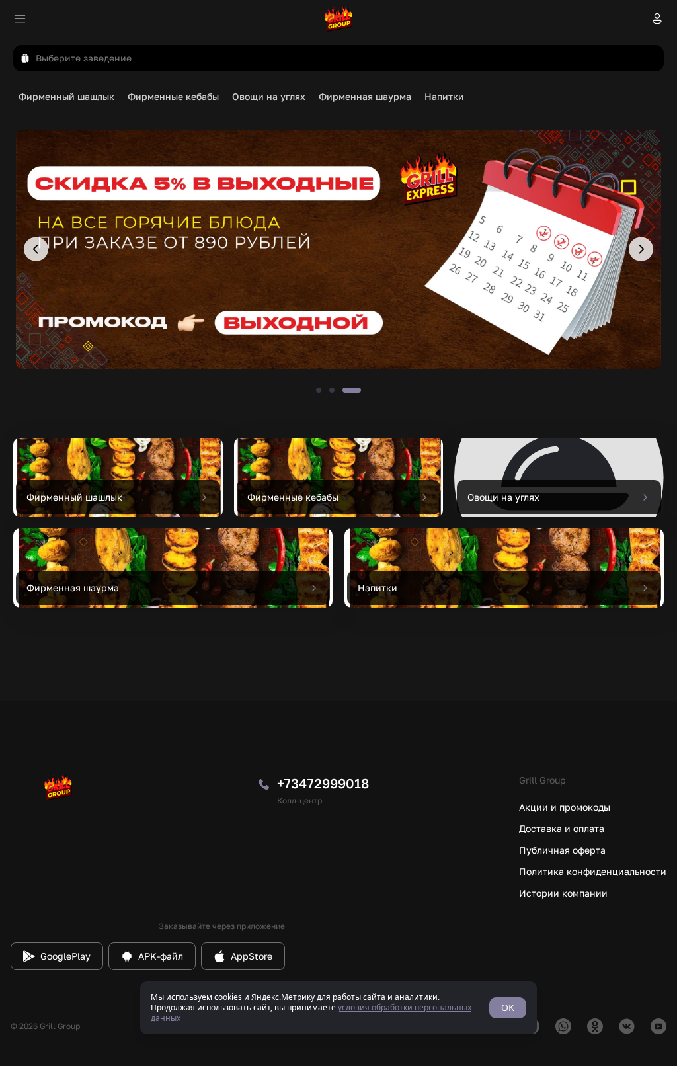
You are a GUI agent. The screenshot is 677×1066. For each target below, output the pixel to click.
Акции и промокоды (564, 807)
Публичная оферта (562, 850)
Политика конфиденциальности (592, 871)
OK (507, 1007)
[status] (338, 1007)
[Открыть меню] (19, 18)
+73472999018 (323, 783)
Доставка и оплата (561, 828)
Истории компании (563, 893)
